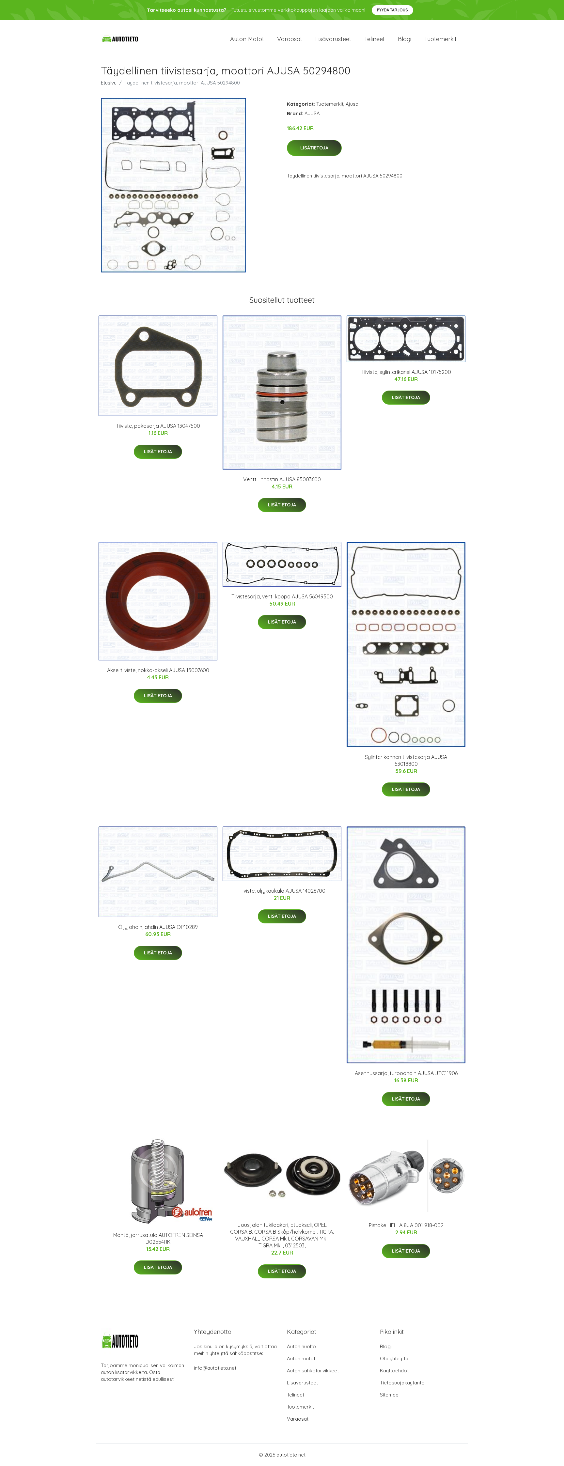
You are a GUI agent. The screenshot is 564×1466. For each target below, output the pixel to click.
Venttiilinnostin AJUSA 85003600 (282, 479)
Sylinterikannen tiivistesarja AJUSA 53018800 (406, 760)
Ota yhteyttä (394, 1358)
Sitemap (389, 1395)
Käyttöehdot (394, 1370)
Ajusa (352, 104)
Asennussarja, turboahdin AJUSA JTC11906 (406, 1073)
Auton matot (247, 39)
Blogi (404, 39)
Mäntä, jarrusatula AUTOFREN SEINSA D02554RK (158, 1238)
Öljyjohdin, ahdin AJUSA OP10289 (158, 927)
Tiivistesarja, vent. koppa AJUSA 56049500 (282, 596)
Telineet (374, 39)
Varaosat (289, 39)
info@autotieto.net (215, 1368)
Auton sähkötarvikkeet (313, 1370)
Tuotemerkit (440, 39)
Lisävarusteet (333, 39)
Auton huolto (301, 1346)
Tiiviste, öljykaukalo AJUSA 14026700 (282, 890)
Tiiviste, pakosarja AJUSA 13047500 (158, 426)
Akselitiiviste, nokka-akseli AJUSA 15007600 (158, 670)
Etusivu (109, 83)
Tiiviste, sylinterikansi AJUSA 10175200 (406, 372)
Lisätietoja (314, 148)
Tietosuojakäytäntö (402, 1383)
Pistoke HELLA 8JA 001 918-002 (406, 1225)
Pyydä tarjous (392, 10)
